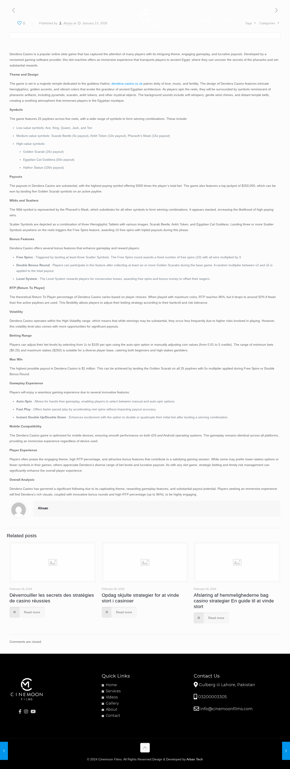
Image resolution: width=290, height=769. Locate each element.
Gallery (112, 703)
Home (111, 685)
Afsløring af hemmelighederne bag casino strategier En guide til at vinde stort (234, 600)
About (111, 709)
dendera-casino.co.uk (127, 83)
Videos (112, 697)
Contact (113, 715)
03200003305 (212, 696)
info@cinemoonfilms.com (226, 708)
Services (113, 691)
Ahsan (43, 508)
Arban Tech (194, 759)
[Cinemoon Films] (145, 20)
